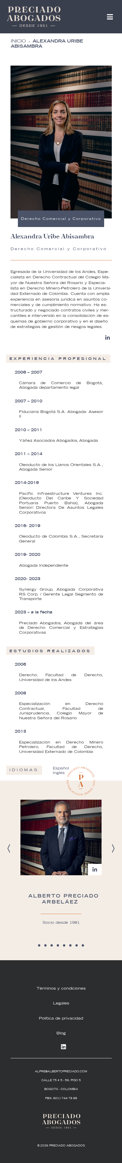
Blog (61, 1033)
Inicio (18, 41)
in (61, 1047)
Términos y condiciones (61, 988)
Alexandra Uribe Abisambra (47, 43)
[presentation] (9, 848)
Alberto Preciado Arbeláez (63, 899)
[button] (39, 945)
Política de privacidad (61, 1018)
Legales (61, 1003)
